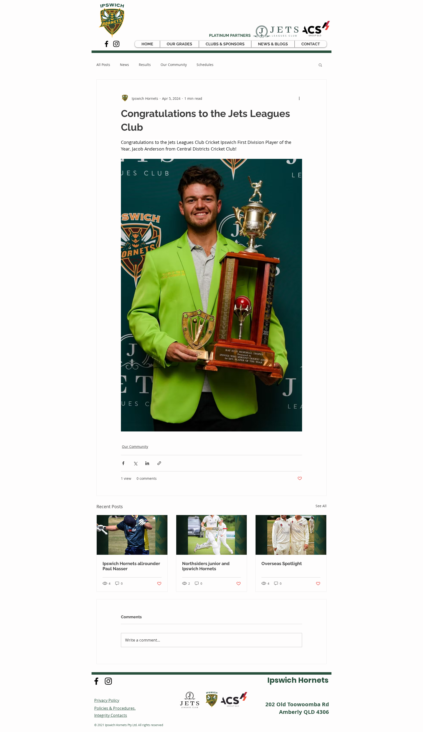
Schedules (205, 64)
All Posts (103, 64)
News (124, 64)
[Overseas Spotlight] (291, 535)
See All (321, 506)
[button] (179, 44)
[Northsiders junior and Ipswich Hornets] (211, 535)
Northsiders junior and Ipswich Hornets (206, 566)
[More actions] (299, 98)
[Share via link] (159, 463)
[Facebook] (106, 44)
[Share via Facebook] (123, 463)
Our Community (174, 64)
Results (145, 64)
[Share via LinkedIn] (147, 463)
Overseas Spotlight (281, 563)
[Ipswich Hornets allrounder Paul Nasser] (132, 535)
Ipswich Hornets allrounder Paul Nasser (131, 566)
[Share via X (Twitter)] (135, 463)
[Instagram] (116, 44)
